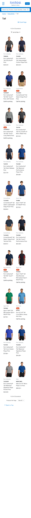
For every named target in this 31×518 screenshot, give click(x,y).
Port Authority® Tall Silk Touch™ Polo (8, 276)
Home (4, 14)
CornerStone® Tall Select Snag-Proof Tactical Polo (9, 239)
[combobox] (21, 400)
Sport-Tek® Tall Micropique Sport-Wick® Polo (9, 312)
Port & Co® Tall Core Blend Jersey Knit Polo (21, 314)
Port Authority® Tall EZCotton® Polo (8, 60)
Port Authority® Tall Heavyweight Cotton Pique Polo (21, 60)
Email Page (23, 22)
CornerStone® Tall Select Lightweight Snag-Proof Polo (9, 204)
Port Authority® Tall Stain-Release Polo (8, 168)
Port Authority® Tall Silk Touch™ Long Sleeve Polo (8, 133)
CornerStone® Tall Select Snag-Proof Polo (21, 97)
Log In (27, 3)
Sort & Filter (16, 32)
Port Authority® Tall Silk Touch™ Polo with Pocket (8, 97)
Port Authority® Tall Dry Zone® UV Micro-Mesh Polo (21, 131)
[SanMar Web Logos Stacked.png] (15, 3)
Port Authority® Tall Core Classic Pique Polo (8, 349)
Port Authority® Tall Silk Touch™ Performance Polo (21, 239)
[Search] (28, 10)
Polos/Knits (11, 14)
